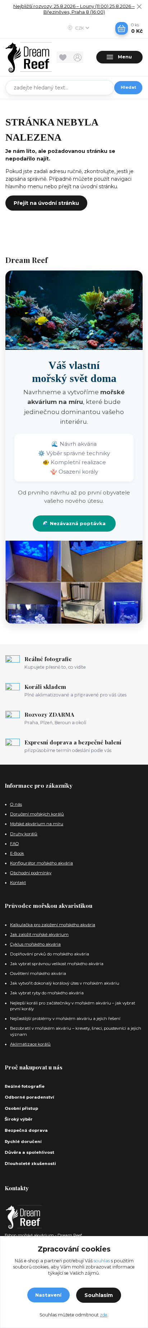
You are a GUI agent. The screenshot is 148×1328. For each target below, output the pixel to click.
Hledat (128, 87)
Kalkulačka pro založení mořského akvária (52, 924)
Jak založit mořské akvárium (39, 934)
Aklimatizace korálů (30, 1044)
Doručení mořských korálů (37, 814)
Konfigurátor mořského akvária (41, 863)
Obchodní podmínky (30, 872)
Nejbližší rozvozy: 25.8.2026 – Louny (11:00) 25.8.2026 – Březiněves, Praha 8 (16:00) (74, 9)
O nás (16, 804)
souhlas (102, 1260)
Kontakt (18, 882)
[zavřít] (139, 7)
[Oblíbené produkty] (63, 57)
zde (103, 1315)
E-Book (17, 853)
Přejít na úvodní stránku (46, 203)
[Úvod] (28, 57)
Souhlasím (98, 1295)
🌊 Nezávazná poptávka (74, 523)
